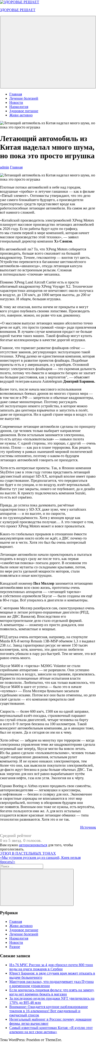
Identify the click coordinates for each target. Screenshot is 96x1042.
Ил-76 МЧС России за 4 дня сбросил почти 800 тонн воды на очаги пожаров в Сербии (51, 967)
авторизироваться (33, 845)
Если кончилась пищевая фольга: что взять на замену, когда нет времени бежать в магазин (51, 992)
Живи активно (21, 115)
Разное (14, 947)
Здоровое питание (23, 111)
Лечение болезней (23, 98)
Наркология (18, 107)
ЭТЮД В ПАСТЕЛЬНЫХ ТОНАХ (28, 853)
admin (4, 167)
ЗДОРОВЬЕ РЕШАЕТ (17, 10)
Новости (16, 103)
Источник (88, 827)
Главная (15, 94)
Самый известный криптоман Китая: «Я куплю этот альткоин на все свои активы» (51, 1030)
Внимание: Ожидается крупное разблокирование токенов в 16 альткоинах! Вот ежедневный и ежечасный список (48, 1011)
